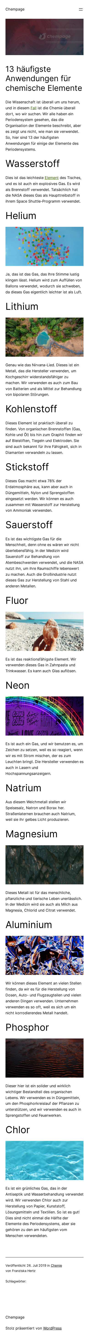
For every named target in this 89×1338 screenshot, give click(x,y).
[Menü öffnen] (81, 9)
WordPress (52, 1328)
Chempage (14, 9)
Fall (34, 108)
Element (52, 177)
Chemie (56, 1265)
